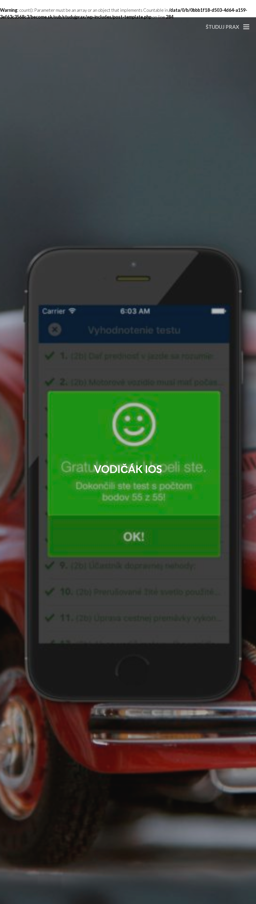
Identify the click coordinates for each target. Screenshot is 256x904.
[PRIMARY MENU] (246, 27)
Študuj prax (222, 27)
